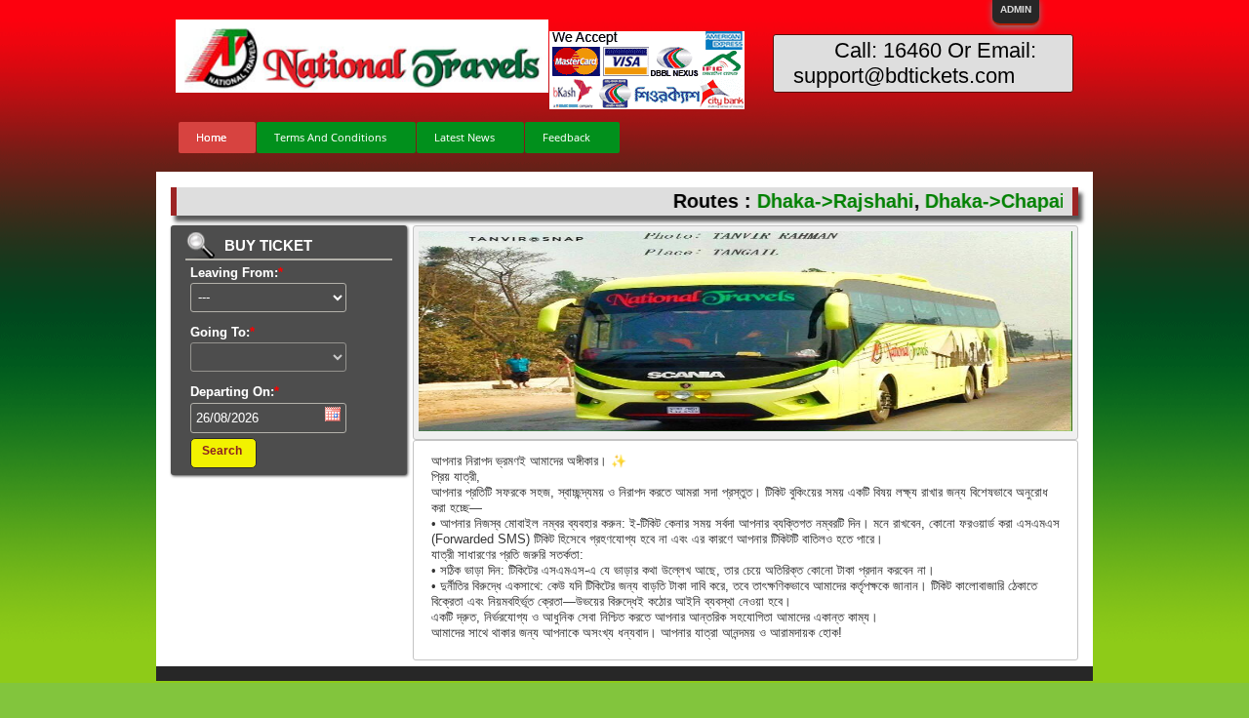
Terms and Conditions (330, 137)
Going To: (222, 332)
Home (211, 137)
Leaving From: (236, 272)
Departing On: (234, 391)
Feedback (566, 137)
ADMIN (1015, 9)
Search (222, 451)
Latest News (464, 137)
